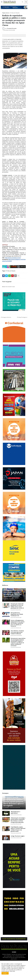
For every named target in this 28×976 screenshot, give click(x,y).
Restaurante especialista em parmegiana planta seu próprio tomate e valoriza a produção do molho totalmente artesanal (18, 642)
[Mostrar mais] (18, 275)
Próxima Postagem (22, 317)
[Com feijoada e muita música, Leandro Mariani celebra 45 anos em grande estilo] (6, 828)
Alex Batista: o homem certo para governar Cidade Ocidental (17, 632)
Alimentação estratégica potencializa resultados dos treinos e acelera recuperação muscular (18, 820)
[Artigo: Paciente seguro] (6, 837)
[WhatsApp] (9, 275)
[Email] (15, 275)
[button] (1, 2)
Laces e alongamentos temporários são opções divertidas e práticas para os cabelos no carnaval (17, 623)
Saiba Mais (12, 971)
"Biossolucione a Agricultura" (15, 812)
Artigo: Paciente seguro (17, 836)
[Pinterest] (12, 275)
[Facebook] (3, 275)
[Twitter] (6, 275)
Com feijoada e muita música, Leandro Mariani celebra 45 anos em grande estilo (18, 829)
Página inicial (5, 12)
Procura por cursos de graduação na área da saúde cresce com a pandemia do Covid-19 (17, 606)
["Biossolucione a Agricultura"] (6, 813)
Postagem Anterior (6, 317)
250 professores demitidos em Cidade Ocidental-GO (17, 614)
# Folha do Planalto (15, 12)
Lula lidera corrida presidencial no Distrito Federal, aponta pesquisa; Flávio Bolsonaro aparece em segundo (13, 801)
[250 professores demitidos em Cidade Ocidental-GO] (6, 614)
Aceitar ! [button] (5, 973)
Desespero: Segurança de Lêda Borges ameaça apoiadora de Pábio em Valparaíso (13, 593)
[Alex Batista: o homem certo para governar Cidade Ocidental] (6, 632)
